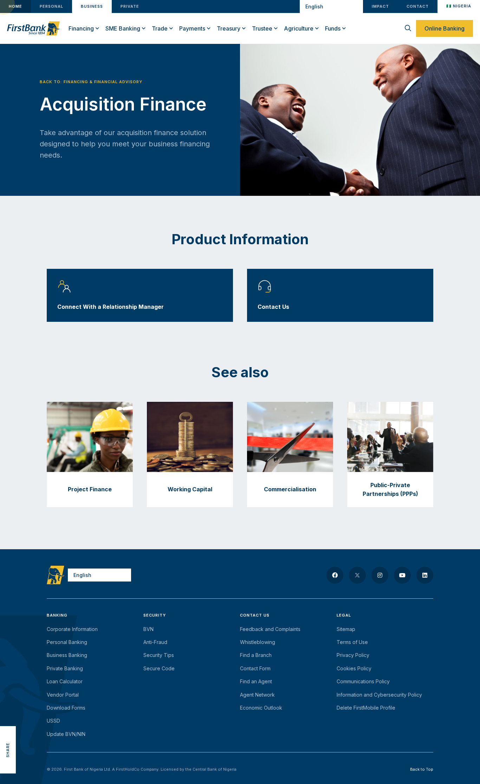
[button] (8, 718)
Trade (160, 28)
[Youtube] (402, 575)
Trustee (262, 28)
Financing (81, 28)
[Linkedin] (424, 575)
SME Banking (122, 28)
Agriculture (298, 28)
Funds (332, 28)
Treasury (228, 28)
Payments (192, 28)
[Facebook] (334, 575)
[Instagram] (379, 575)
